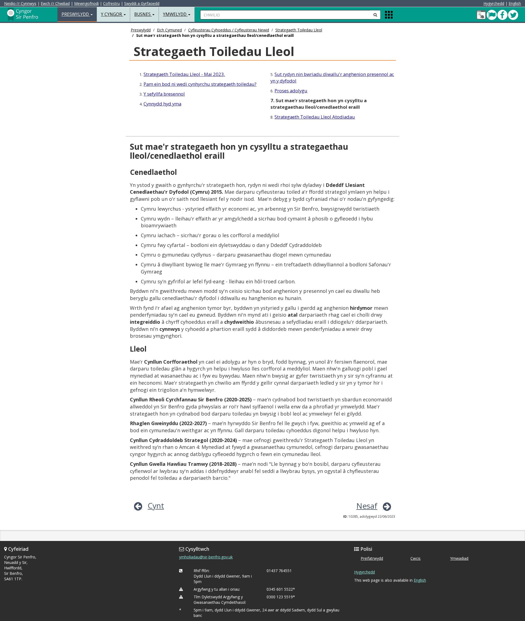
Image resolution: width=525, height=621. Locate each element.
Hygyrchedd (493, 3)
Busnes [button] (143, 14)
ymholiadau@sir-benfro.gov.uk (206, 557)
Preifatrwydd (372, 558)
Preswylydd (141, 30)
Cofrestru (111, 3)
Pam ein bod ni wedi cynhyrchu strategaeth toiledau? (200, 84)
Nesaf (366, 506)
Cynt (156, 505)
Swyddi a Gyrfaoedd (141, 3)
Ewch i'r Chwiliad (55, 3)
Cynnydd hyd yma (162, 104)
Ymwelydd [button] (175, 14)
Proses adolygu (291, 90)
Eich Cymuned (169, 30)
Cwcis (415, 558)
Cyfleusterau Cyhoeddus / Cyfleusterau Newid (228, 30)
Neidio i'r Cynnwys (20, 3)
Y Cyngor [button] (112, 14)
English (515, 3)
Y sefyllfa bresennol (164, 94)
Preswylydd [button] (76, 14)
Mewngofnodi (86, 3)
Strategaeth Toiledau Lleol (298, 30)
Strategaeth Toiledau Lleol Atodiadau (315, 117)
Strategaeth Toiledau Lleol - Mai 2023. (184, 74)
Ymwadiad (459, 558)
